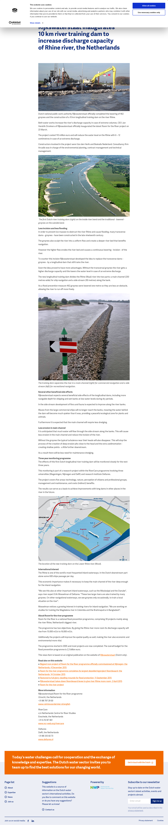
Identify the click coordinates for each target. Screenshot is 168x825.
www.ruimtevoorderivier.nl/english (54, 704)
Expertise (12, 793)
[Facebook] (28, 821)
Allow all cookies (149, 6)
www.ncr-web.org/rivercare (51, 724)
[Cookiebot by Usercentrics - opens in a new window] (15, 23)
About (10, 788)
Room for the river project (52, 685)
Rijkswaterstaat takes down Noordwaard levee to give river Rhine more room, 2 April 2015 (81, 681)
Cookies (160, 820)
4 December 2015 (58, 668)
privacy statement (135, 811)
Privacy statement (146, 820)
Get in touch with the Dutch (139, 763)
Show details (35, 23)
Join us (10, 802)
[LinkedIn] (32, 821)
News (10, 797)
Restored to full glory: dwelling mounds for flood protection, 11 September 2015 (76, 678)
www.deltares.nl (45, 740)
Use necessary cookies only (149, 12)
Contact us (49, 810)
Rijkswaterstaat (107, 655)
